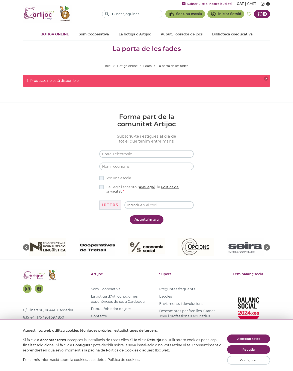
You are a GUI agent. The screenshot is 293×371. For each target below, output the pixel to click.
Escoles (165, 296)
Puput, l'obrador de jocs (111, 309)
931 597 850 (54, 317)
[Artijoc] (47, 13)
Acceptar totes (248, 339)
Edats (147, 66)
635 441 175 (32, 317)
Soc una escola (118, 178)
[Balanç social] (248, 308)
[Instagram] (27, 288)
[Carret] (262, 14)
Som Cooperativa (94, 34)
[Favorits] (249, 14)
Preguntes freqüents (177, 289)
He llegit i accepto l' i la (142, 189)
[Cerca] (107, 14)
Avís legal (147, 187)
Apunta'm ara (146, 219)
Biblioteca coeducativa (232, 34)
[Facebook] (39, 288)
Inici (108, 66)
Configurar (248, 360)
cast (251, 4)
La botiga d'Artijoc (135, 34)
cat (240, 4)
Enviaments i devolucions (181, 304)
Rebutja (248, 349)
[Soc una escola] (185, 14)
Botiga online (55, 34)
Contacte (99, 316)
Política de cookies (123, 360)
